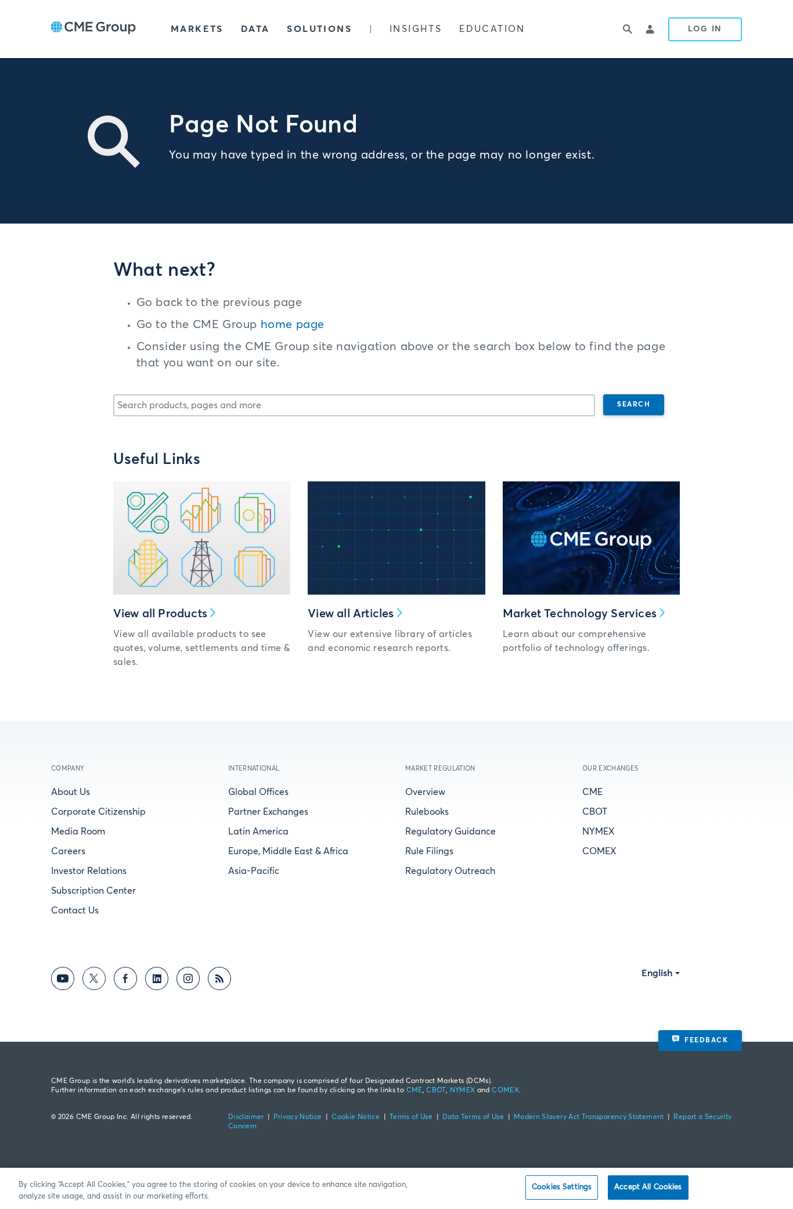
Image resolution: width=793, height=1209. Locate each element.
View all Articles (351, 614)
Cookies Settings (562, 1187)
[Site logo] (93, 29)
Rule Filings (429, 851)
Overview (425, 792)
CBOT (594, 811)
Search (633, 404)
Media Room (78, 831)
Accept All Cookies (648, 1187)
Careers (68, 851)
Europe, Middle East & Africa (288, 851)
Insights (416, 29)
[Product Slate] (202, 538)
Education (492, 29)
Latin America (258, 831)
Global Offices (258, 792)
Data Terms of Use (473, 1117)
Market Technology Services (580, 614)
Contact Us (75, 910)
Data (255, 29)
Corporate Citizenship (98, 811)
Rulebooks (427, 811)
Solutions (319, 29)
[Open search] (627, 29)
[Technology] (591, 538)
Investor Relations (89, 871)
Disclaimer (246, 1117)
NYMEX (598, 831)
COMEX (599, 851)
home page (293, 324)
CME (592, 792)
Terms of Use (411, 1117)
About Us (70, 792)
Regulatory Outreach (450, 871)
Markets (197, 29)
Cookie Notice (355, 1117)
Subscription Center (93, 890)
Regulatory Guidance (450, 831)
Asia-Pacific (253, 871)
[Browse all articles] (396, 538)
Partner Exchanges (268, 811)
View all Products (160, 614)
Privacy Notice (297, 1117)
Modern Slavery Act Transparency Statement (589, 1117)
